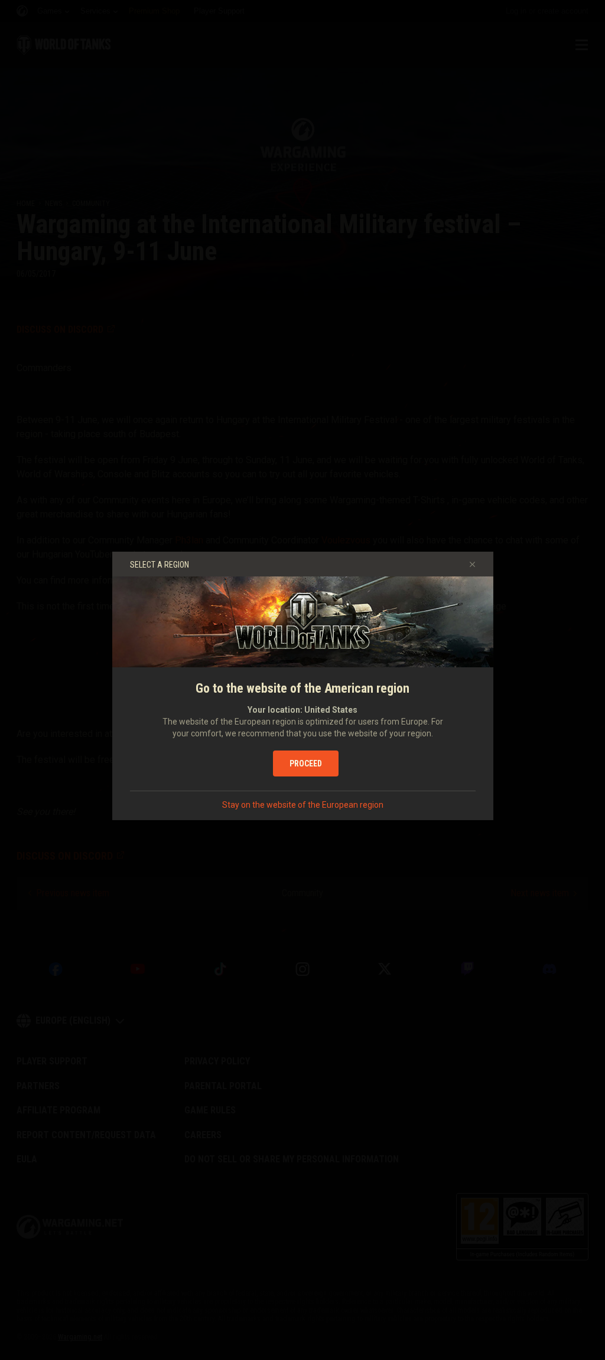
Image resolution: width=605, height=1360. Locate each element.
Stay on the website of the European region (302, 805)
